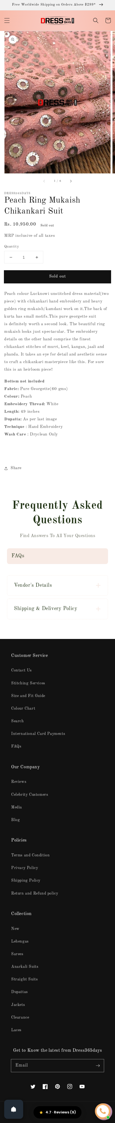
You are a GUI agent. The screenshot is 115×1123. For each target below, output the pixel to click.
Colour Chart (23, 709)
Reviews (18, 782)
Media (16, 807)
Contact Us (21, 670)
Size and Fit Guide (28, 696)
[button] (7, 20)
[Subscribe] (98, 1065)
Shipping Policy (25, 881)
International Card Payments (38, 734)
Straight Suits (24, 979)
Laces (16, 1030)
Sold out (57, 276)
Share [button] (16, 468)
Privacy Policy (24, 868)
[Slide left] (44, 181)
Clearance (20, 1017)
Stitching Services (28, 683)
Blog (15, 820)
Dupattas (19, 992)
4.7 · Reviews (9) (60, 1112)
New (15, 929)
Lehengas (20, 941)
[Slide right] (70, 181)
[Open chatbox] (103, 1111)
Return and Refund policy (34, 893)
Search (17, 721)
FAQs (16, 746)
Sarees (17, 954)
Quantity (11, 246)
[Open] (13, 1109)
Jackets (18, 1005)
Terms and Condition (30, 855)
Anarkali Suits (24, 967)
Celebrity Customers (29, 795)
